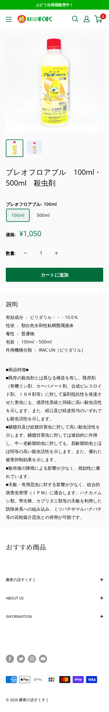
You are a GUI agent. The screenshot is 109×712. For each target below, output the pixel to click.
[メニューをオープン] (9, 19)
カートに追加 (55, 275)
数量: (11, 253)
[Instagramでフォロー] (32, 659)
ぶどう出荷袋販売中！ (55, 4)
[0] (98, 19)
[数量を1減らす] (25, 253)
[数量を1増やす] (56, 253)
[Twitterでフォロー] (21, 659)
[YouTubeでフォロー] (43, 659)
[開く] (75, 19)
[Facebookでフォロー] (10, 659)
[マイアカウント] (87, 19)
